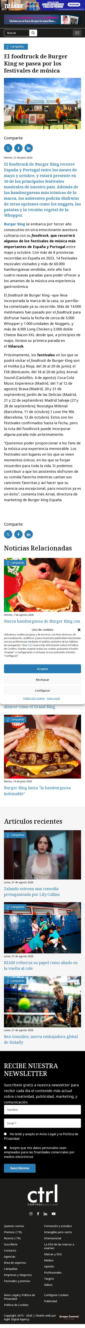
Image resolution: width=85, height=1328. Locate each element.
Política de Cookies (34, 698)
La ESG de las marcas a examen (59, 1246)
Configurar (42, 690)
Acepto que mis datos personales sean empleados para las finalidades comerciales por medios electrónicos (39, 1152)
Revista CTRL (12, 1238)
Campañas (11, 1269)
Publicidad (50, 1301)
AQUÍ (31, 645)
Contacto (10, 1250)
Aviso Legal (53, 698)
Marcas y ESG (53, 1254)
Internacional (52, 1238)
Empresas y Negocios (18, 1275)
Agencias (9, 1256)
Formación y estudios (58, 1226)
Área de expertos (15, 1263)
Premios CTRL (13, 1232)
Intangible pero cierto (58, 1232)
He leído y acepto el (41, 1136)
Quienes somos (14, 1226)
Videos (48, 1285)
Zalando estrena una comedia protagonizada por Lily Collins (32, 891)
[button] (79, 629)
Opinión (49, 1266)
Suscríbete (10, 1244)
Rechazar (42, 680)
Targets (49, 1278)
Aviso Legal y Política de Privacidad (19, 1297)
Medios (49, 1260)
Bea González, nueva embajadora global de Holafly (41, 1039)
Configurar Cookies (56, 1295)
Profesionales (53, 1272)
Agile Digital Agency (16, 1319)
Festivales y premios (17, 1281)
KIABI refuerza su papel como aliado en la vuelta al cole (41, 965)
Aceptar (42, 669)
